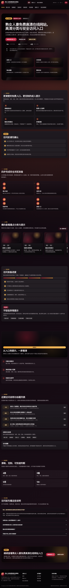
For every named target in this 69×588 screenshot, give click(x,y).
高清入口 (33, 2)
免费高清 (13, 7)
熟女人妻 (8, 7)
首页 (29, 2)
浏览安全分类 (22, 39)
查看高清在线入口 (11, 39)
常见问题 (31, 7)
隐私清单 (39, 578)
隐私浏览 (25, 7)
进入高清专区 (63, 228)
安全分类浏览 (40, 2)
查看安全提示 (60, 554)
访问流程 (39, 576)
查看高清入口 (50, 554)
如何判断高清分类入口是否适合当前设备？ (13, 525)
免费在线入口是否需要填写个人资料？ (12, 520)
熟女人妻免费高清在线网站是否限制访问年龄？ (14, 510)
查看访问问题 (32, 39)
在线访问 (19, 7)
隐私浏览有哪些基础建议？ (9, 529)
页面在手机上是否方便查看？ (10, 533)
